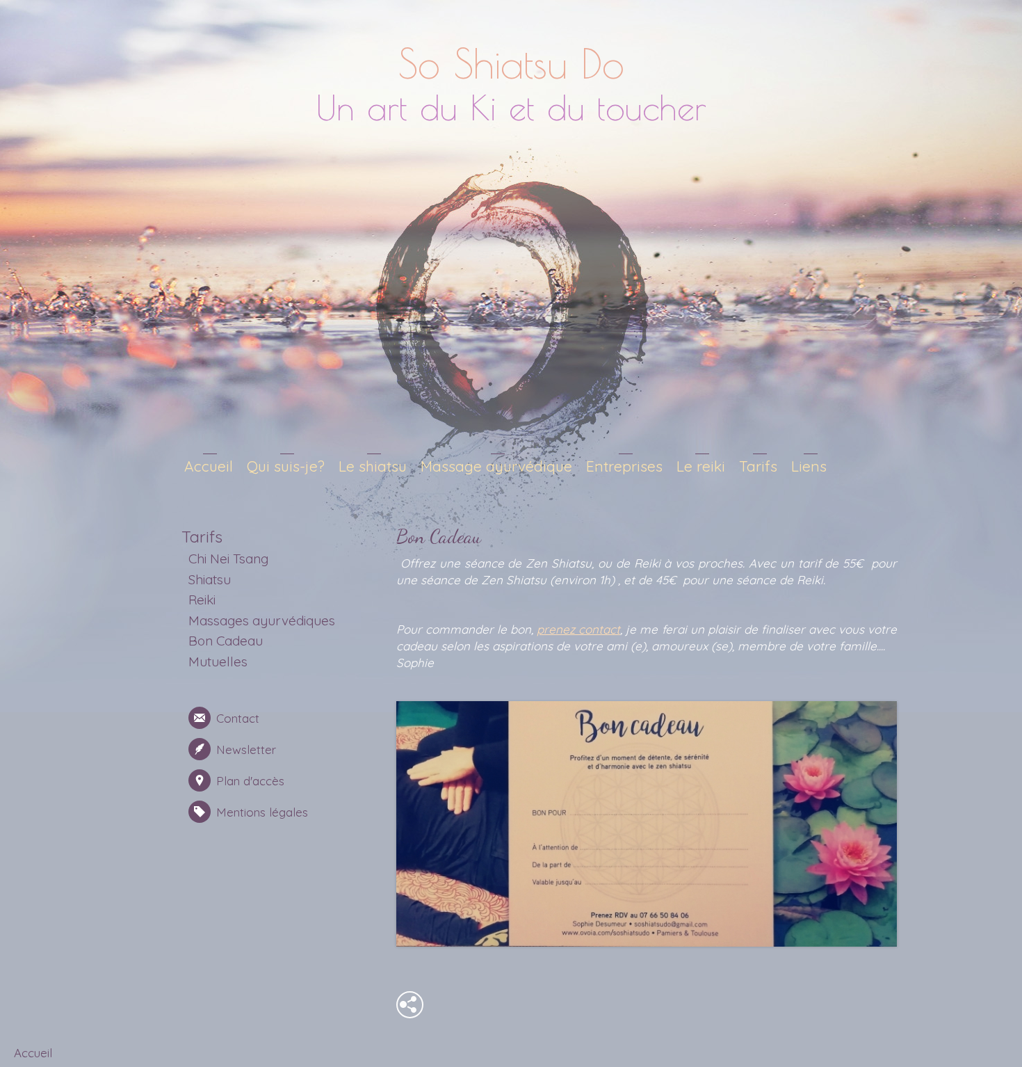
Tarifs (758, 466)
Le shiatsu (373, 466)
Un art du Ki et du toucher (511, 107)
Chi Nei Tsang (228, 558)
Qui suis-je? (286, 466)
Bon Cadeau (225, 640)
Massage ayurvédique (496, 466)
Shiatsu (209, 579)
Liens (809, 466)
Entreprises (624, 466)
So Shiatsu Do (511, 63)
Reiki (202, 599)
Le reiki (700, 466)
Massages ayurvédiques (261, 620)
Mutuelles (218, 661)
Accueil (208, 466)
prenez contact (578, 629)
